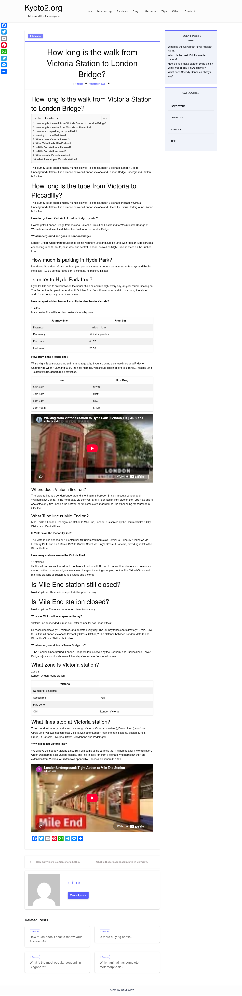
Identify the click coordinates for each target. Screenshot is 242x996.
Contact (190, 11)
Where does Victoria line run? (53, 139)
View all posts (78, 895)
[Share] (4, 71)
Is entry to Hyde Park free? (51, 135)
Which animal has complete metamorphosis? (119, 964)
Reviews (122, 11)
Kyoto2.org (43, 7)
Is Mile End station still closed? (53, 147)
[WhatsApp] (4, 51)
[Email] (4, 38)
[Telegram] (4, 58)
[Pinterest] (4, 45)
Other (176, 11)
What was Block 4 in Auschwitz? (187, 68)
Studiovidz (127, 990)
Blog (136, 11)
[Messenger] (4, 65)
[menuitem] (88, 11)
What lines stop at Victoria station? (57, 159)
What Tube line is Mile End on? (53, 143)
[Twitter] (4, 32)
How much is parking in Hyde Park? (56, 131)
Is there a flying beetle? (116, 936)
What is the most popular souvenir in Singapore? (55, 964)
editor (80, 83)
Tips (164, 11)
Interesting (104, 11)
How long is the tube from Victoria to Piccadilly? (63, 127)
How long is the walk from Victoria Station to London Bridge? (71, 123)
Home (88, 11)
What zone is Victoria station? (53, 155)
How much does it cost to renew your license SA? (56, 938)
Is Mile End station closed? (51, 151)
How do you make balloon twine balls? (190, 63)
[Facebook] (4, 25)
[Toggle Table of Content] (103, 118)
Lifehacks (150, 11)
